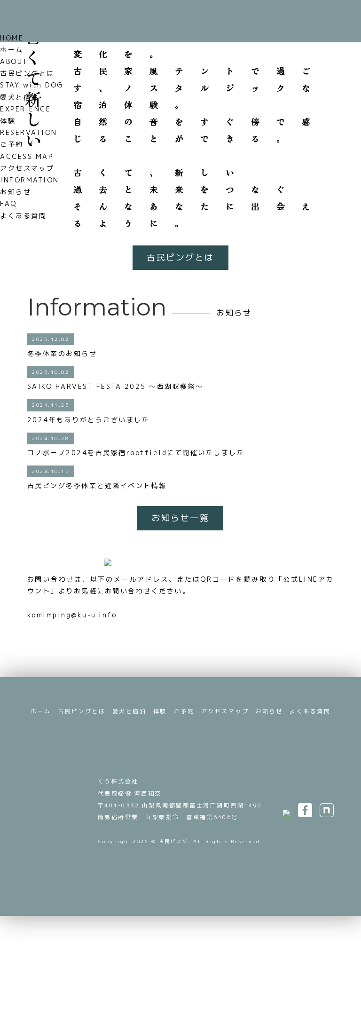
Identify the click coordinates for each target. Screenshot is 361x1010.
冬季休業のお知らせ (66, 353)
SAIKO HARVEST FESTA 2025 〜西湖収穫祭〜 (115, 386)
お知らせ (269, 711)
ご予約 (293, 36)
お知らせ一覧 (180, 518)
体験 (160, 711)
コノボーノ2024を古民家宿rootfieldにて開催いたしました (136, 452)
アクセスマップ (225, 711)
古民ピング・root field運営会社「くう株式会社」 (59, 792)
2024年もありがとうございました (88, 419)
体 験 (225, 999)
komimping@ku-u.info (72, 614)
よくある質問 (310, 711)
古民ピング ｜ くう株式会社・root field (46, 21)
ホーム (41, 711)
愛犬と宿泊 (129, 711)
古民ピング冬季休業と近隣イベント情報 (97, 485)
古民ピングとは (180, 257)
